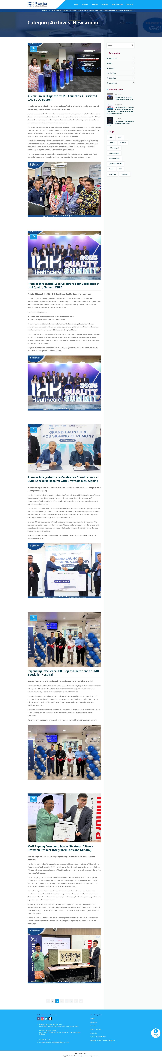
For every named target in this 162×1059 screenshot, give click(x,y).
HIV (120, 169)
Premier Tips (111, 73)
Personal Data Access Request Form (102, 1040)
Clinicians (105, 4)
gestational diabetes (115, 163)
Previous (25, 189)
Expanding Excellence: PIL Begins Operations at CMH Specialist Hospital (63, 673)
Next (104, 189)
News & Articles (117, 4)
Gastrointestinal (114, 158)
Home (76, 4)
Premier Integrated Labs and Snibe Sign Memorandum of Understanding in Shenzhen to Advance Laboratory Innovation (120, 110)
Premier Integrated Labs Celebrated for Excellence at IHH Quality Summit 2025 (63, 285)
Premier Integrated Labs (81, 1056)
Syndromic (125, 174)
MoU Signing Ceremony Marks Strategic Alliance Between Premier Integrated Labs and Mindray (60, 848)
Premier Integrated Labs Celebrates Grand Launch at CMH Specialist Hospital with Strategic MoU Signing (63, 479)
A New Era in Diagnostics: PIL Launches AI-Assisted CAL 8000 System (62, 98)
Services (95, 4)
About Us (85, 4)
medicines (112, 174)
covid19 (111, 142)
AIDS (110, 137)
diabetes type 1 (114, 148)
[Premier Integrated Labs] (37, 4)
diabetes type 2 (114, 153)
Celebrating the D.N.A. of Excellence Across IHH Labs (124, 98)
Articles (109, 63)
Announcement (112, 58)
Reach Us (129, 4)
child (119, 137)
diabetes (123, 142)
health (111, 169)
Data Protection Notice (98, 1037)
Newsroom (110, 68)
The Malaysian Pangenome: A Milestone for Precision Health (120, 123)
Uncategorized (112, 83)
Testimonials (111, 78)
